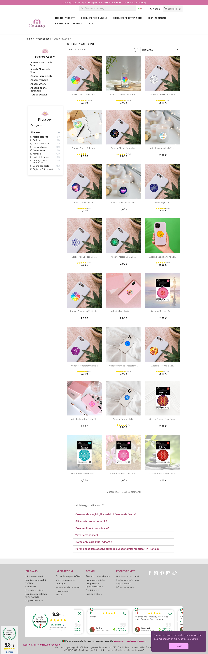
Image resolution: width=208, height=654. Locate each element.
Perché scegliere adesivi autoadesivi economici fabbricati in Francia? (117, 549)
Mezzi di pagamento (65, 580)
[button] (123, 514)
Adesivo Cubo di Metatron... (162, 94)
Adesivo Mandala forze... (163, 311)
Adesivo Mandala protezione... (123, 365)
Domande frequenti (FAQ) (68, 576)
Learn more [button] (192, 639)
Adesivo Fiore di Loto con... (124, 202)
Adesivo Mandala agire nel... (162, 256)
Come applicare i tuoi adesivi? (93, 542)
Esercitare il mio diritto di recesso (41, 644)
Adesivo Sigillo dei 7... (163, 202)
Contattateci (92, 590)
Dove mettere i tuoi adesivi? (92, 528)
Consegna (61, 583)
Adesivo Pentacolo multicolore (84, 311)
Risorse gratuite (94, 594)
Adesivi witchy (38, 83)
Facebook (149, 573)
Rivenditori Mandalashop (98, 576)
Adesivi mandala (39, 80)
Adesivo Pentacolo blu (123, 419)
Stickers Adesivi (45, 56)
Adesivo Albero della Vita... (84, 148)
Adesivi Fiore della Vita (40, 71)
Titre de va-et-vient (86, 535)
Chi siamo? (30, 586)
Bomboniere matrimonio (127, 580)
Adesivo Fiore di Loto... (84, 202)
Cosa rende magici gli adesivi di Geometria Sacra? (106, 514)
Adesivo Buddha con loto (123, 311)
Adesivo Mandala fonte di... (84, 419)
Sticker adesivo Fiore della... (162, 419)
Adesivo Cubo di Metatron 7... (124, 94)
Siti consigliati (62, 591)
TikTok (174, 573)
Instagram (168, 573)
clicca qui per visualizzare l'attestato (129, 641)
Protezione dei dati (34, 590)
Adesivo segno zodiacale (38, 89)
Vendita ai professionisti (127, 576)
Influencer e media (125, 587)
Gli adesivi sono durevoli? (91, 521)
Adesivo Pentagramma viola (84, 365)
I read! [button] (179, 646)
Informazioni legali (34, 576)
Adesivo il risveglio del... (162, 365)
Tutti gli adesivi (38, 94)
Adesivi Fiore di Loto (41, 76)
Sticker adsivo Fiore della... (84, 94)
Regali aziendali (123, 583)
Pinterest (162, 573)
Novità (59, 594)
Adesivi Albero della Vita (41, 64)
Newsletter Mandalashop (68, 587)
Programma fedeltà (95, 580)
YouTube (156, 573)
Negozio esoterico (34, 600)
